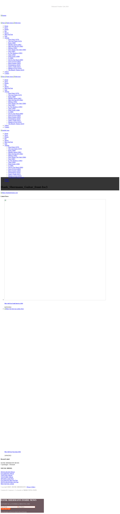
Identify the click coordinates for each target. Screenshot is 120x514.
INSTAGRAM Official (8, 472)
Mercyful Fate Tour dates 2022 (12, 452)
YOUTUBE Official (7, 477)
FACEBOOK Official (7, 473)
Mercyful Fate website (7, 484)
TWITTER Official (6, 475)
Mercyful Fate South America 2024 (13, 303)
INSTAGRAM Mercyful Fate (9, 482)
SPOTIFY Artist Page (7, 478)
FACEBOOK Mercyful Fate (9, 480)
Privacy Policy (31, 487)
